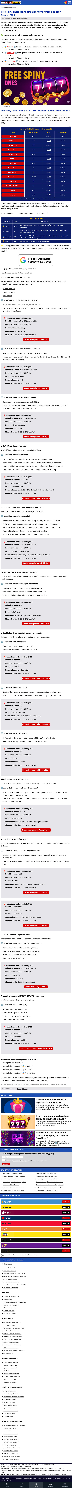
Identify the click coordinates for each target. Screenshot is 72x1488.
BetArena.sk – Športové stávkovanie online (13, 1187)
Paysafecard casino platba (10, 1436)
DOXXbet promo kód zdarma (10, 1453)
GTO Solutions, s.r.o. (6, 1480)
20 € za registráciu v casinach (11, 1342)
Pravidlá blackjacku (8, 1416)
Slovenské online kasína (9, 1268)
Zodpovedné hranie (46, 1474)
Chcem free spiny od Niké (35, 987)
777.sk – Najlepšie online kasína (11, 1179)
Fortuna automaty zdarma (9, 1405)
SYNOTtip (12, 154)
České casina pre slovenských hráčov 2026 (14, 1276)
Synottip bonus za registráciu (10, 1368)
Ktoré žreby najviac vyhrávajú (10, 1439)
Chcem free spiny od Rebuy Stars (35, 830)
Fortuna (10, 47)
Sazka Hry (11, 53)
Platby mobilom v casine (9, 1428)
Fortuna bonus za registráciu (10, 1362)
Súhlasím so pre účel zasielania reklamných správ (25, 1161)
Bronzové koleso (9, 289)
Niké (12, 190)
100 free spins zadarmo (9, 1308)
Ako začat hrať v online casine (11, 1282)
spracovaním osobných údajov (19, 1161)
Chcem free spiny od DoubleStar (35, 678)
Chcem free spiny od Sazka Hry (35, 624)
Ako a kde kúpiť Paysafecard (10, 1434)
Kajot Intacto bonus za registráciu (11, 1376)
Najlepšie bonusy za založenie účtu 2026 (13, 1350)
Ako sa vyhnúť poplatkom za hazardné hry (14, 1425)
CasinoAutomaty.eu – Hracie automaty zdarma (14, 1182)
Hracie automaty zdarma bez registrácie (13, 1396)
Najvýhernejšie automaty (9, 1399)
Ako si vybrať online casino (10, 1279)
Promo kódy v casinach (9, 1325)
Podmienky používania (30, 1478)
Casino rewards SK (8, 1353)
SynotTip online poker (9, 1413)
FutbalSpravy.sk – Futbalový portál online (46, 1176)
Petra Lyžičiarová (22, 18)
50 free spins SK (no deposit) (10, 1305)
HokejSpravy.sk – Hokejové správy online (13, 1190)
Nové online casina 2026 (9, 1270)
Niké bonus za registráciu (9, 1382)
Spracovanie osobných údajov (45, 1478)
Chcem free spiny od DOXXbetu (35, 563)
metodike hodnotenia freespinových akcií (44, 206)
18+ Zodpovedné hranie (60, 1478)
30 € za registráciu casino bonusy (12, 1345)
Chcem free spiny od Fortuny (35, 339)
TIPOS (12, 159)
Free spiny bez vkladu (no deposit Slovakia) (14, 1302)
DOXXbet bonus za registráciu (11, 1371)
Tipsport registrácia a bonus (10, 1450)
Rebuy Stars (12, 177)
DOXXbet (12, 141)
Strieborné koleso (9, 292)
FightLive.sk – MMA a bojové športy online (46, 1173)
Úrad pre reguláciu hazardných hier (31, 1474)
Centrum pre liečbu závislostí (59, 1474)
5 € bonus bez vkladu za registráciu (12, 1333)
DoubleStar (11, 61)
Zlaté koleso (7, 296)
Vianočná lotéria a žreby (9, 1445)
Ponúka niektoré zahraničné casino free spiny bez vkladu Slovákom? (52, 1135)
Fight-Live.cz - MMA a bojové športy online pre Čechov (50, 1187)
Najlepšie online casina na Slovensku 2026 (14, 1285)
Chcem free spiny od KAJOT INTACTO (35, 1048)
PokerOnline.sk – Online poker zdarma (12, 1173)
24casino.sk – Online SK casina (11, 1185)
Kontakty (8, 1478)
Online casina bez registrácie (10, 1287)
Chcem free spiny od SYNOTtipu (35, 498)
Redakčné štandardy (17, 1478)
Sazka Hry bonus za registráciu (11, 1373)
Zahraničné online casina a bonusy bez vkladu (15, 1273)
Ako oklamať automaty (9, 1402)
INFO (49, 136)
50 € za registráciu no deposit (10, 1348)
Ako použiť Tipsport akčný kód (11, 1459)
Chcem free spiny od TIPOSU (35, 892)
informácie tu (63, 1084)
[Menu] (69, 2)
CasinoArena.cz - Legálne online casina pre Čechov (49, 1182)
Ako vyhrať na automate (9, 1391)
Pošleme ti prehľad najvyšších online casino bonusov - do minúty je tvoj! (28, 1154)
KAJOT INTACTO (12, 186)
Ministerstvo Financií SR (16, 1474)
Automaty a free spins (8, 1310)
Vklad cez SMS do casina (9, 1431)
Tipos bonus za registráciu (10, 1379)
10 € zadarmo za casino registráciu (12, 1339)
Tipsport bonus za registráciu (10, 1365)
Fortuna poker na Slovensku (10, 1410)
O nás (2, 1478)
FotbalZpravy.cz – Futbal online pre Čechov (47, 1179)
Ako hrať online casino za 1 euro (11, 1448)
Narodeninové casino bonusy (10, 1331)
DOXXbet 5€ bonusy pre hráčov (11, 1456)
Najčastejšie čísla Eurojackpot (11, 1442)
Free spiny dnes (7, 1299)
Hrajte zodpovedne (33, 1084)
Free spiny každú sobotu (9, 1313)
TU (28, 50)
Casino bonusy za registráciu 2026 (12, 1322)
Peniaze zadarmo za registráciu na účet (13, 1328)
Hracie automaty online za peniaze (12, 1394)
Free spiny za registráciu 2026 (11, 1296)
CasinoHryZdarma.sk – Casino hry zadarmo (14, 1176)
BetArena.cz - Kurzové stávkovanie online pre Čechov (49, 1185)
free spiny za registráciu (47, 248)
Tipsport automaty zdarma (10, 1408)
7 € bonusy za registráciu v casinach (12, 1336)
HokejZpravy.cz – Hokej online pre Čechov (47, 1190)
